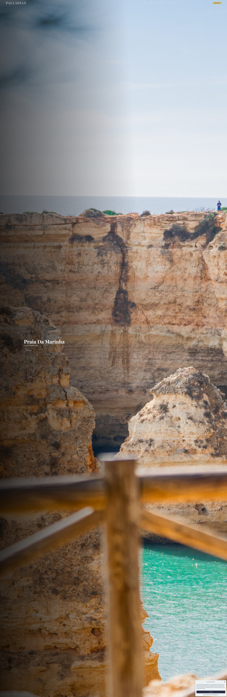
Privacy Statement (214, 694)
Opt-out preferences (207, 694)
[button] (224, 681)
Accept (211, 692)
